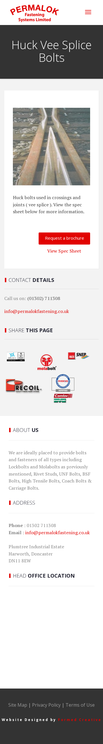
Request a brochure (64, 238)
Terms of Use (80, 705)
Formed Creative (80, 719)
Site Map (17, 705)
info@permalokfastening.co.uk (36, 311)
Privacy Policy (46, 705)
